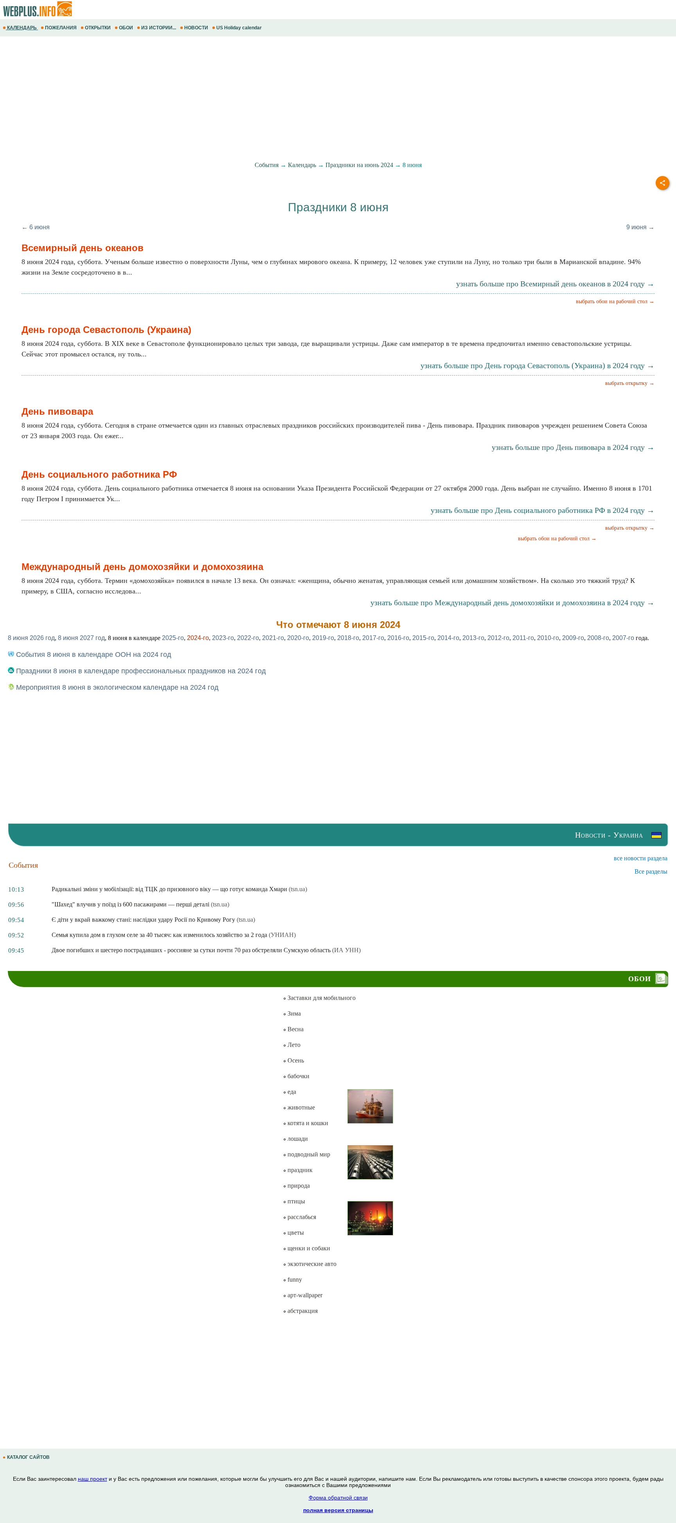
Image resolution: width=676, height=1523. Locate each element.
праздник (299, 1170)
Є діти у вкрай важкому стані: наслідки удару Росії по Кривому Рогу (143, 919)
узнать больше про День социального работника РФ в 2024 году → (542, 510)
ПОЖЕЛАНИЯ (61, 28)
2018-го (348, 638)
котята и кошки (307, 1123)
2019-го (323, 638)
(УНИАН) (282, 934)
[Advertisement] (234, 99)
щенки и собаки (308, 1248)
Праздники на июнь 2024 (359, 165)
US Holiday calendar (239, 28)
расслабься (301, 1217)
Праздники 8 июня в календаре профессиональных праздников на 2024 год (140, 671)
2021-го (273, 638)
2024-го (198, 638)
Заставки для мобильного (321, 997)
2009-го (573, 638)
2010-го (548, 638)
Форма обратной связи (338, 1497)
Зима (293, 1013)
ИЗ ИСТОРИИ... (158, 28)
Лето (293, 1044)
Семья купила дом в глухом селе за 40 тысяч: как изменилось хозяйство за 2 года (159, 934)
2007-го (623, 638)
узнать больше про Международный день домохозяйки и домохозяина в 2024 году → (512, 602)
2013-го (473, 638)
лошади (297, 1138)
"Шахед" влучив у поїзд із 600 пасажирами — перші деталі (130, 904)
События (267, 165)
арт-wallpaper (304, 1295)
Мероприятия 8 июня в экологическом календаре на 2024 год (116, 687)
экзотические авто (311, 1263)
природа (298, 1185)
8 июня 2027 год (81, 638)
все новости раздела (640, 858)
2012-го (498, 638)
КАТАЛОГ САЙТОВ (28, 1457)
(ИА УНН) (346, 950)
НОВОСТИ (196, 28)
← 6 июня (36, 227)
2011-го (523, 638)
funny (294, 1279)
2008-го (598, 638)
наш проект (92, 1479)
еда (291, 1091)
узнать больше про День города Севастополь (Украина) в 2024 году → (537, 365)
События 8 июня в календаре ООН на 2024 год (92, 654)
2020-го (298, 638)
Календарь (302, 165)
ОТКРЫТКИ (98, 28)
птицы (295, 1201)
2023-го (223, 638)
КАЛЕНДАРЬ (22, 28)
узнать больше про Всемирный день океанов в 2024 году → (555, 283)
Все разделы (651, 871)
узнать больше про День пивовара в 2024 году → (573, 447)
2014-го (448, 638)
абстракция (302, 1310)
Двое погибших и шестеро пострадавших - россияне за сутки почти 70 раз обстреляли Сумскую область (191, 950)
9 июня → (640, 227)
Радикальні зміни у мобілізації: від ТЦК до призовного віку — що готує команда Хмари (169, 889)
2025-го (173, 638)
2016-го (398, 638)
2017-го (373, 638)
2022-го (248, 638)
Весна (295, 1029)
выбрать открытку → (629, 383)
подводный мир (308, 1154)
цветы (295, 1232)
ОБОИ (126, 28)
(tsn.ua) (298, 889)
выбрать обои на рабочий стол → (615, 301)
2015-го (423, 638)
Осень (295, 1060)
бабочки (297, 1076)
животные (300, 1107)
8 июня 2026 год (31, 638)
